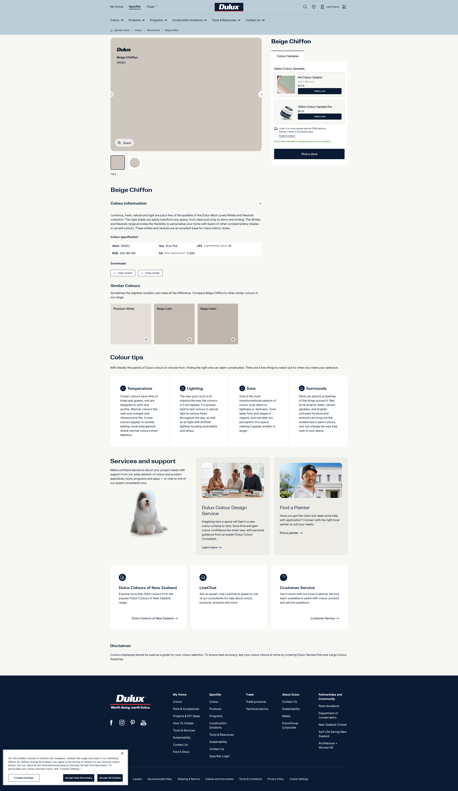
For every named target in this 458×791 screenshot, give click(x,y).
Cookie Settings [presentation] (299, 778)
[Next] (261, 94)
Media (286, 716)
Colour (177, 701)
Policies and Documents (219, 778)
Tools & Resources (221, 734)
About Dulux (290, 694)
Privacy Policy (275, 778)
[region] (65, 767)
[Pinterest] (132, 722)
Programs (215, 716)
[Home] (112, 30)
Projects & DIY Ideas (186, 716)
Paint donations (329, 706)
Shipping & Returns (188, 778)
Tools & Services (184, 730)
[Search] (305, 6)
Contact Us (180, 744)
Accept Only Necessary (78, 777)
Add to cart (319, 91)
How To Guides (183, 723)
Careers (137, 778)
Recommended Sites (160, 778)
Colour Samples (288, 56)
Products (215, 709)
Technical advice (257, 709)
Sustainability (182, 737)
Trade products (256, 701)
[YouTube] (143, 722)
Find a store (309, 154)
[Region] (313, 6)
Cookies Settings (23, 777)
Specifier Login (219, 756)
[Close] (122, 753)
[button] (124, 143)
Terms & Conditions (250, 778)
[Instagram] (122, 722)
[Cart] (344, 6)
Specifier (135, 6)
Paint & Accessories (186, 709)
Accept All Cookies (110, 777)
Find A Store (181, 752)
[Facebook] (111, 722)
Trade (150, 6)
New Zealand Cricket (333, 724)
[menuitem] (117, 20)
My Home (116, 6)
